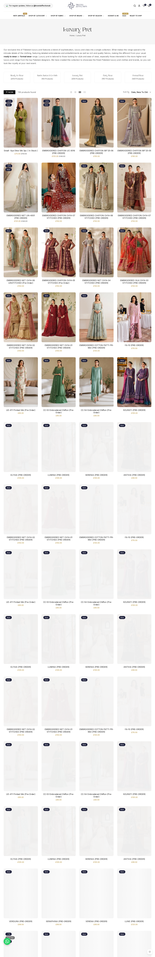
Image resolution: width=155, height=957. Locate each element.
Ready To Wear (17, 76)
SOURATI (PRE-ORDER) (134, 410)
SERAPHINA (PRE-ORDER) (58, 921)
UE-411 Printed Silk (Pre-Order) (20, 410)
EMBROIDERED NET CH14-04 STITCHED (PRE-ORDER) (96, 281)
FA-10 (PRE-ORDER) (134, 345)
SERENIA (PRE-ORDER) (96, 475)
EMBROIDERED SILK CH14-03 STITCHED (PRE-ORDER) (134, 281)
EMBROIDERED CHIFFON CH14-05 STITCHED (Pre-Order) (58, 281)
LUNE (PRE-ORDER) (134, 921)
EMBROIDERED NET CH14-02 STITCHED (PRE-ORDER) (21, 346)
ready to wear (10, 56)
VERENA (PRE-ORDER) (96, 921)
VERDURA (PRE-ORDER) (20, 921)
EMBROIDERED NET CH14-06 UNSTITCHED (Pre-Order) (21, 281)
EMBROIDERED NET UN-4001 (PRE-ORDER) (21, 216)
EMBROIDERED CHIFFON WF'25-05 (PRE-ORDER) (134, 151)
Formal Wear (138, 76)
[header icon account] (139, 5)
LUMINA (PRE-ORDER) (58, 475)
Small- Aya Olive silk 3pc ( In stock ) (21, 150)
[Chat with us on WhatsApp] (7, 941)
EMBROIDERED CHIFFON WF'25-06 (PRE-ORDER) (96, 151)
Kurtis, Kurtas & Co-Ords (47, 76)
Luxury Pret (77, 76)
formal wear (26, 56)
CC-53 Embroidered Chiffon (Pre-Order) (58, 411)
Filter (10, 92)
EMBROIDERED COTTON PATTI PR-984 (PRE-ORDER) (96, 346)
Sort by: (126, 92)
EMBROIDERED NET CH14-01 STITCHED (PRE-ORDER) (58, 346)
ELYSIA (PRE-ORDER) (21, 475)
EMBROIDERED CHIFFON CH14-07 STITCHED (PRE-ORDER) (58, 216)
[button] (35, 102)
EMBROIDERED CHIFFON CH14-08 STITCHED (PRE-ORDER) (96, 216)
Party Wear (107, 76)
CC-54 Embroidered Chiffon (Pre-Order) (96, 411)
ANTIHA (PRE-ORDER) (134, 475)
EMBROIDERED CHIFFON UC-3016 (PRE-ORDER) (58, 151)
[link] (38, 15)
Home (72, 35)
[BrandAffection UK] (78, 5)
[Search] (135, 5)
